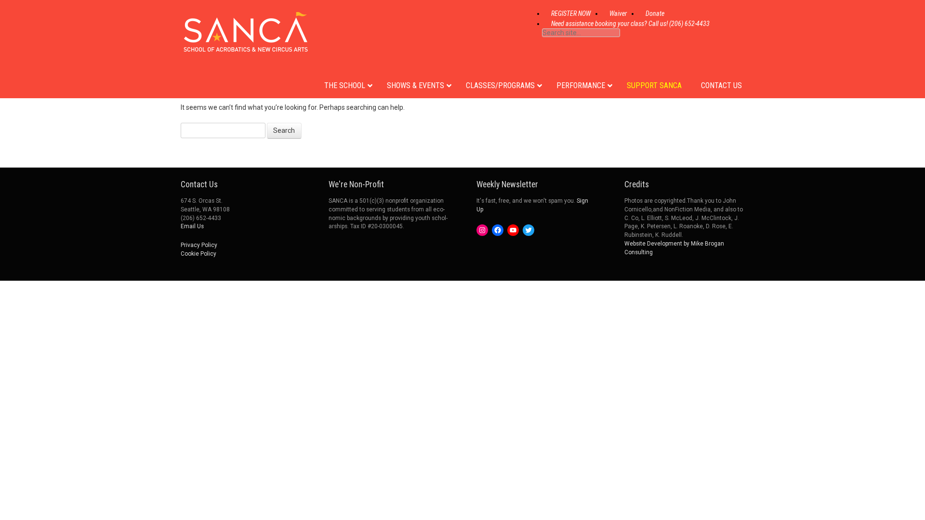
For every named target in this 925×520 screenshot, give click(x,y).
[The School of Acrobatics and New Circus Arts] (245, 43)
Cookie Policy (198, 253)
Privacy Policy (199, 245)
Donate (655, 13)
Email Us (192, 226)
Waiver (618, 13)
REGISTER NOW (571, 13)
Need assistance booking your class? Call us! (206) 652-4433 (630, 23)
